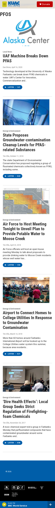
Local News (7, 52)
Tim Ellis (6, 156)
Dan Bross (7, 67)
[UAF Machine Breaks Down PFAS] (26, 33)
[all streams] (51, 504)
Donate (46, 4)
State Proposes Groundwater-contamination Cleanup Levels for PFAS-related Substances (26, 142)
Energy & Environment (11, 131)
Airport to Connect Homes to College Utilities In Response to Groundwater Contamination (27, 320)
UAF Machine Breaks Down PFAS (25, 58)
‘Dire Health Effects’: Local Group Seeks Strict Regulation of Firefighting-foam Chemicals (25, 409)
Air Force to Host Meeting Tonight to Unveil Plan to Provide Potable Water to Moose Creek (24, 231)
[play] (4, 504)
